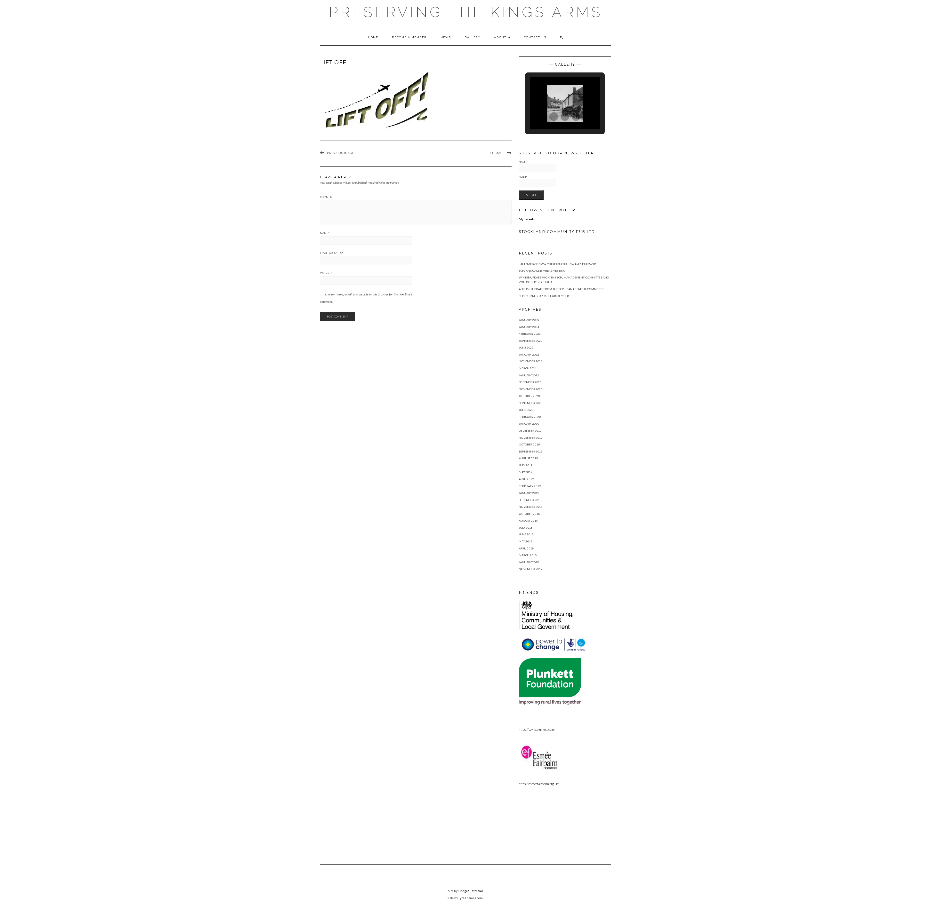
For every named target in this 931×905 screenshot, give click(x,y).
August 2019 (528, 458)
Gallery (472, 37)
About (501, 37)
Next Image (495, 153)
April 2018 (526, 548)
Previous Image (340, 153)
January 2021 (529, 375)
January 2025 (529, 320)
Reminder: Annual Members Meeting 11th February (558, 263)
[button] (553, 116)
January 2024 (529, 327)
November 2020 (530, 389)
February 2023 (530, 333)
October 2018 (529, 514)
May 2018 (525, 541)
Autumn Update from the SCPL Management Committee (561, 289)
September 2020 (530, 403)
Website (326, 273)
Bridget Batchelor (470, 891)
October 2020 (529, 396)
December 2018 (530, 500)
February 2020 (530, 417)
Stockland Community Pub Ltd (557, 232)
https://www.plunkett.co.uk (537, 729)
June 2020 (526, 410)
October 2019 (529, 444)
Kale (451, 898)
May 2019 (525, 472)
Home (373, 37)
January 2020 (529, 423)
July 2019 (525, 465)
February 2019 (530, 486)
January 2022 (529, 354)
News (446, 37)
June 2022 (526, 347)
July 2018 (525, 527)
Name (324, 233)
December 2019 (530, 430)
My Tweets (527, 219)
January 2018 (529, 562)
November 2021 (530, 361)
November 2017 (530, 569)
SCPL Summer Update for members (544, 296)
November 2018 (530, 506)
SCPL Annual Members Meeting (542, 270)
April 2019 (526, 479)
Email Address (331, 253)
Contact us (535, 37)
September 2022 (530, 340)
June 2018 (526, 534)
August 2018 (528, 520)
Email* (523, 177)
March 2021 (528, 368)
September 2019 (530, 451)
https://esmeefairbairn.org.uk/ (539, 784)
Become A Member (409, 37)
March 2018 (528, 555)
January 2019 (529, 493)
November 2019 (530, 437)
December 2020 (530, 382)
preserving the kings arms (465, 12)
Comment (327, 197)
